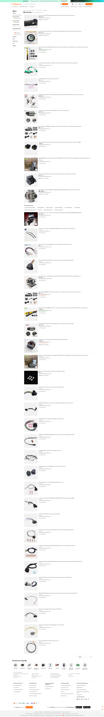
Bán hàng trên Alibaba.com (81, 685)
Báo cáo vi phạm (64, 695)
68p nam (70, 675)
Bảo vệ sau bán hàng (32, 691)
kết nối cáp (34, 677)
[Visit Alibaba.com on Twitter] (81, 699)
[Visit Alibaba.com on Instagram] (84, 699)
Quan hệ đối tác (79, 694)
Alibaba (24, 10)
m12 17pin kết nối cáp (17, 676)
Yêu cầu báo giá (47, 688)
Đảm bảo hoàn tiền (32, 687)
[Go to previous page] (77, 657)
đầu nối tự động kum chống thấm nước (21, 673)
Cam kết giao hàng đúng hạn (34, 689)
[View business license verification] (61, 715)
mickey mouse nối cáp (49, 207)
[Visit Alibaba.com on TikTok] (88, 699)
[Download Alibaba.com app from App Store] (79, 707)
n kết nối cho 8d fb (35, 673)
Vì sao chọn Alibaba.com (18, 685)
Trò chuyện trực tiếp (64, 687)
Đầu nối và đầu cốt (39, 10)
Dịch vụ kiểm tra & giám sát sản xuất (35, 693)
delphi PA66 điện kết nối (36, 676)
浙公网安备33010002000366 (70, 715)
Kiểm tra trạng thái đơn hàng (81, 689)
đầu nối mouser (35, 675)
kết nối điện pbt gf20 (54, 673)
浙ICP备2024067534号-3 (79, 715)
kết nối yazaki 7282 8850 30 (55, 675)
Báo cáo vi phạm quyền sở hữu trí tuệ (67, 693)
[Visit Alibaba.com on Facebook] (77, 699)
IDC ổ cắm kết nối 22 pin (68, 207)
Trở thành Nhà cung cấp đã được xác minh (83, 692)
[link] (102, 706)
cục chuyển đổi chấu (54, 677)
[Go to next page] (89, 657)
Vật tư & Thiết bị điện (30, 10)
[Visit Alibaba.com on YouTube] (86, 699)
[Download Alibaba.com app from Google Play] (86, 707)
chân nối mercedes (77, 207)
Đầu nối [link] (45, 10)
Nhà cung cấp (46, 19)
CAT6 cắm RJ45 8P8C (40, 207)
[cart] (76, 4)
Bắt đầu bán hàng (80, 687)
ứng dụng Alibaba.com (70, 707)
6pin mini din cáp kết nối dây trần (30, 207)
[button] (61, 4)
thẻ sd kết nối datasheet (59, 207)
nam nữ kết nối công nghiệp (74, 673)
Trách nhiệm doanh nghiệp (18, 689)
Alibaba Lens (18, 707)
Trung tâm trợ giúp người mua (66, 685)
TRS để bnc (15, 675)
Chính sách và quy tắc (33, 695)
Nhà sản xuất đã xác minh (49, 686)
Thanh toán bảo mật (32, 685)
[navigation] (17, 334)
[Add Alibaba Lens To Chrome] (29, 707)
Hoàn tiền (62, 691)
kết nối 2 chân (71, 676)
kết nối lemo (15, 677)
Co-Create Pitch (16, 687)
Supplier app (53, 707)
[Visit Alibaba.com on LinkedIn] (79, 699)
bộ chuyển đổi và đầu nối (55, 676)
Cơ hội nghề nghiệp (17, 691)
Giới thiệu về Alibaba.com (18, 683)
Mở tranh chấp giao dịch (65, 689)
